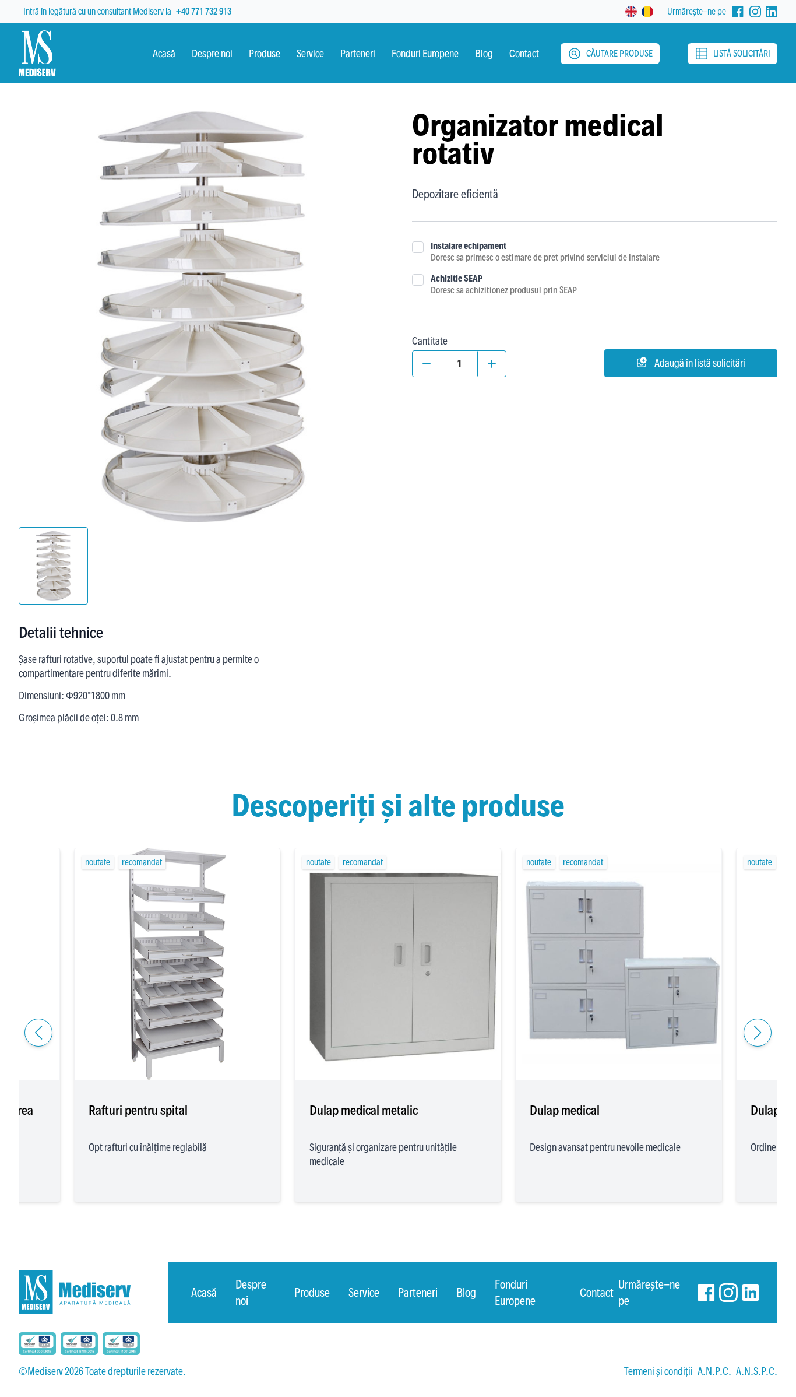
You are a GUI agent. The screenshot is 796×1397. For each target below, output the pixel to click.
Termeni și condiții (658, 1371)
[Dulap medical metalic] (398, 964)
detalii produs (177, 1054)
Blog (466, 1292)
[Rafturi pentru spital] (177, 964)
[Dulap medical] (618, 964)
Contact (597, 1292)
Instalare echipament (468, 246)
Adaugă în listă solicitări (699, 362)
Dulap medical (565, 1110)
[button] (38, 1033)
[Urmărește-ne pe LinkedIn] (771, 11)
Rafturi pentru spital (138, 1110)
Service (363, 1292)
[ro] (647, 11)
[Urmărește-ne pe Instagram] (755, 11)
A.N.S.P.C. (756, 1371)
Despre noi (250, 1292)
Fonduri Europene (515, 1292)
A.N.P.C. (714, 1371)
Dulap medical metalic (363, 1110)
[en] (631, 11)
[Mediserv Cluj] (93, 1292)
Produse (312, 1292)
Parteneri (418, 1292)
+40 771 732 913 (203, 11)
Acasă (204, 1292)
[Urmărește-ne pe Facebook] (738, 12)
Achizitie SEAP (456, 278)
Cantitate (430, 340)
